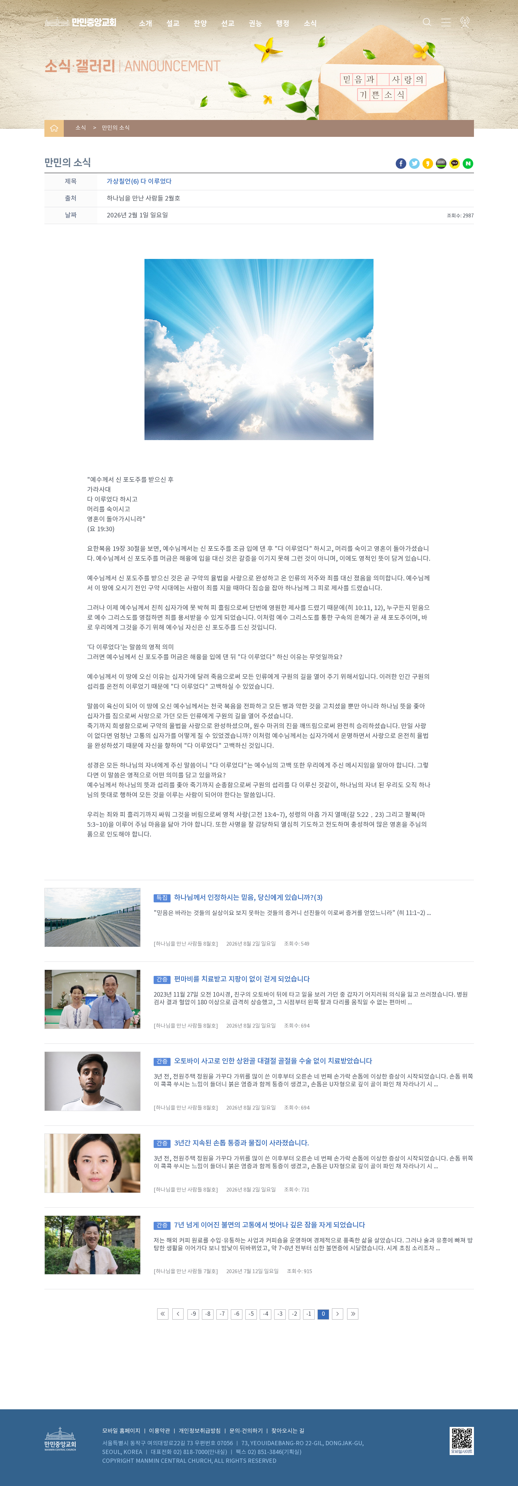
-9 (193, 1314)
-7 (222, 1314)
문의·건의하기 (246, 1431)
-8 (207, 1314)
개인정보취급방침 (200, 1431)
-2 (294, 1314)
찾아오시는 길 (287, 1431)
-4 (265, 1314)
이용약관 (159, 1431)
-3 (280, 1314)
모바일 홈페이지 (121, 1431)
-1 (309, 1314)
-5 (251, 1314)
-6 (236, 1314)
